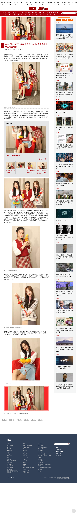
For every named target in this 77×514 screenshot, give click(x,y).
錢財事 (29, 13)
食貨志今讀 (26, 471)
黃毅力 (40, 452)
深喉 (24, 443)
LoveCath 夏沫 (42, 454)
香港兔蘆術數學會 (11, 460)
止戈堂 (25, 450)
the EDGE (22, 3)
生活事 (69, 3)
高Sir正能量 (26, 447)
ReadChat (9, 469)
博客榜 (54, 13)
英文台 (27, 3)
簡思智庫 (40, 462)
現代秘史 (40, 445)
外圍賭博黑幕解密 (27, 445)
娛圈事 (43, 3)
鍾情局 (9, 448)
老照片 (25, 465)
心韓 (46, 3)
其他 (57, 13)
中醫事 (36, 13)
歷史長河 (64, 3)
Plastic (50, 2)
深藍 (8, 447)
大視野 (44, 13)
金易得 (40, 459)
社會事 (22, 13)
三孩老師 (40, 460)
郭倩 (24, 448)
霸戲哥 (25, 454)
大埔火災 (10, 13)
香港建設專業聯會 (42, 447)
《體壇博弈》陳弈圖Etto (44, 467)
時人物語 (40, 448)
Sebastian (9, 450)
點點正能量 (10, 467)
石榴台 (31, 3)
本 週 (64, 19)
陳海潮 (40, 469)
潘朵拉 (25, 462)
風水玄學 (9, 455)
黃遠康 (9, 459)
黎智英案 (15, 13)
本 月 (70, 19)
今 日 (58, 19)
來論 (39, 471)
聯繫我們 (58, 453)
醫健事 (40, 13)
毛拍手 (40, 443)
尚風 (24, 459)
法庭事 (25, 13)
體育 (54, 3)
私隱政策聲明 (59, 451)
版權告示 (58, 447)
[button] (43, 159)
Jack (39, 457)
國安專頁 (3, 3)
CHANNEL (37, 2)
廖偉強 (25, 460)
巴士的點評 (10, 445)
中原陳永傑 (10, 465)
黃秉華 (25, 455)
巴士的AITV (9, 3)
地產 (33, 13)
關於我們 (58, 455)
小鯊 (24, 452)
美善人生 (58, 3)
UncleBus (9, 464)
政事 (18, 13)
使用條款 (58, 449)
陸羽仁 (9, 452)
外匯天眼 (40, 450)
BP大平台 (16, 3)
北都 (5, 13)
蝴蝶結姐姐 (26, 472)
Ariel (8, 443)
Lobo (8, 457)
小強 (8, 454)
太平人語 (25, 457)
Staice (24, 464)
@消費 (50, 13)
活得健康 (9, 462)
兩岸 (47, 13)
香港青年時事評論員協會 (44, 455)
